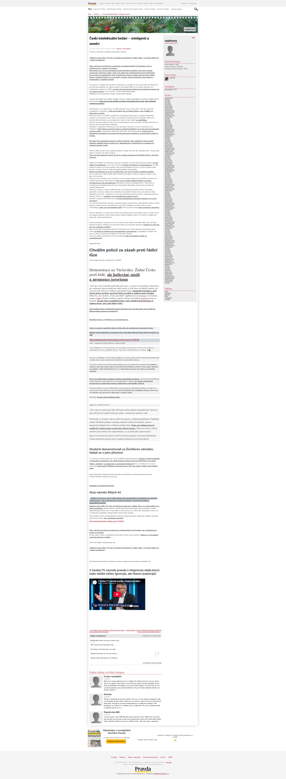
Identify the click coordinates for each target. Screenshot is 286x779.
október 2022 (169, 168)
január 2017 (168, 275)
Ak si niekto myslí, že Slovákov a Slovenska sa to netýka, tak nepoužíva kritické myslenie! (107, 631)
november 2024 (169, 131)
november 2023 (169, 150)
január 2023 (168, 164)
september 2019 (170, 226)
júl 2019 (167, 229)
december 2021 (169, 184)
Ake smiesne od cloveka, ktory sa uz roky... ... (104, 649)
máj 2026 (167, 103)
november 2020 (169, 204)
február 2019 (169, 237)
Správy (101, 3)
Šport (166, 296)
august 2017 (168, 264)
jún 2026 (167, 101)
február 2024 (169, 145)
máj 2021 (167, 195)
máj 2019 (167, 233)
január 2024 (168, 146)
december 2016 (169, 276)
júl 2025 (167, 118)
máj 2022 (167, 176)
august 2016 (168, 281)
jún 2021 (167, 193)
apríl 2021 (168, 197)
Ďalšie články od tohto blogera (106, 672)
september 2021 (170, 189)
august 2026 (168, 98)
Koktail (118, 3)
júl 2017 (167, 265)
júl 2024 (167, 137)
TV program (168, 298)
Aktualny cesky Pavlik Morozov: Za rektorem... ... (104, 658)
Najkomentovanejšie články (133, 9)
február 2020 (169, 218)
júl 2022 (167, 173)
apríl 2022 (168, 178)
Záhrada (139, 3)
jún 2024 (167, 139)
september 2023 (170, 153)
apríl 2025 (168, 123)
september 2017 (170, 262)
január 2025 (168, 128)
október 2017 (169, 261)
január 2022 (168, 182)
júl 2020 (167, 211)
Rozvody (107, 694)
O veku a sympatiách (113, 676)
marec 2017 (168, 272)
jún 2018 (167, 250)
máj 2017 (167, 269)
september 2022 (170, 170)
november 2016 (169, 278)
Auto (113, 3)
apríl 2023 (168, 159)
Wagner (98, 298)
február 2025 (169, 126)
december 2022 (169, 165)
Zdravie (123, 3)
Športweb (108, 3)
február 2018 (169, 256)
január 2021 (168, 201)
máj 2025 (167, 121)
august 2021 (168, 190)
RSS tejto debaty (156, 663)
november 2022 (169, 167)
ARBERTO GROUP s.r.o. (161, 774)
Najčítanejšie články (114, 9)
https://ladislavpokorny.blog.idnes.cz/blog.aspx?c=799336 (114, 340)
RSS (193, 38)
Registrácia (185, 3)
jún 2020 (167, 212)
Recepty (167, 294)
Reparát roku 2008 (111, 712)
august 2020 (168, 209)
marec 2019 (168, 236)
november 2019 (169, 223)
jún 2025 (167, 120)
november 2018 (169, 242)
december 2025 (169, 110)
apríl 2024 (168, 142)
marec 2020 (168, 217)
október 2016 (169, 280)
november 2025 (169, 112)
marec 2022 (168, 179)
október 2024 (169, 132)
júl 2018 (167, 248)
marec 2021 (168, 198)
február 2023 (169, 162)
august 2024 (168, 135)
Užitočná (146, 3)
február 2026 (169, 107)
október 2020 (169, 206)
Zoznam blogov (150, 9)
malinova (96, 14)
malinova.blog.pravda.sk (171, 43)
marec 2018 (168, 254)
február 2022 (169, 181)
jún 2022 (167, 175)
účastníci (144, 298)
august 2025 (168, 117)
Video (151, 3)
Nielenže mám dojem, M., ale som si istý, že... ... (104, 653)
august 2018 (168, 247)
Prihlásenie (193, 3)
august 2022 (168, 171)
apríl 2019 (168, 234)
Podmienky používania (150, 757)
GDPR (170, 757)
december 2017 (169, 259)
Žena (128, 3)
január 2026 (168, 109)
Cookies (163, 757)
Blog (90, 9)
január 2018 (168, 258)
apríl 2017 (168, 270)
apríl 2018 (168, 253)
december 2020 (169, 203)
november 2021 (169, 186)
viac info (168, 762)
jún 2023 (167, 156)
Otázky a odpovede (134, 757)
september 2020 (170, 207)
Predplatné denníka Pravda (116, 741)
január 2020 (168, 220)
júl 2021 (167, 192)
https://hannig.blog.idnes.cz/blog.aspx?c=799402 (106, 521)
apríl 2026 (168, 104)
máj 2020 (167, 214)
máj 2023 (167, 157)
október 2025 (169, 114)
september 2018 (170, 245)
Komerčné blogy (163, 9)
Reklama (122, 757)
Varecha (133, 3)
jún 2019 (167, 231)
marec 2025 (168, 124)
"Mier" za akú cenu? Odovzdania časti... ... (103, 645)
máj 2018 (167, 251)
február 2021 (169, 200)
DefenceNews (158, 3)
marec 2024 (168, 143)
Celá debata (146, 663)
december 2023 (169, 148)
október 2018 (169, 243)
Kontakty (114, 757)
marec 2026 (168, 106)
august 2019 (168, 228)
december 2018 (169, 240)
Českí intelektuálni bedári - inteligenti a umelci (116, 14)
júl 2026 (167, 99)
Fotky (166, 291)
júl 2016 (167, 283)
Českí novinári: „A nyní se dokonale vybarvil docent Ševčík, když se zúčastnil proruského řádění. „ (143, 631)
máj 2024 (167, 140)
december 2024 (169, 129)
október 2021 (169, 187)
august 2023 (168, 154)
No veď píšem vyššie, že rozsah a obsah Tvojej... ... (105, 640)
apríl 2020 (168, 215)
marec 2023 (168, 161)
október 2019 (169, 225)
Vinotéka (167, 299)
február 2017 (169, 273)
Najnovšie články (99, 9)
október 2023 (169, 151)
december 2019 (169, 222)
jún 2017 (167, 267)
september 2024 (170, 134)
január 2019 (168, 239)
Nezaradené (127, 49)
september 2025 (170, 115)
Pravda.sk (168, 293)
